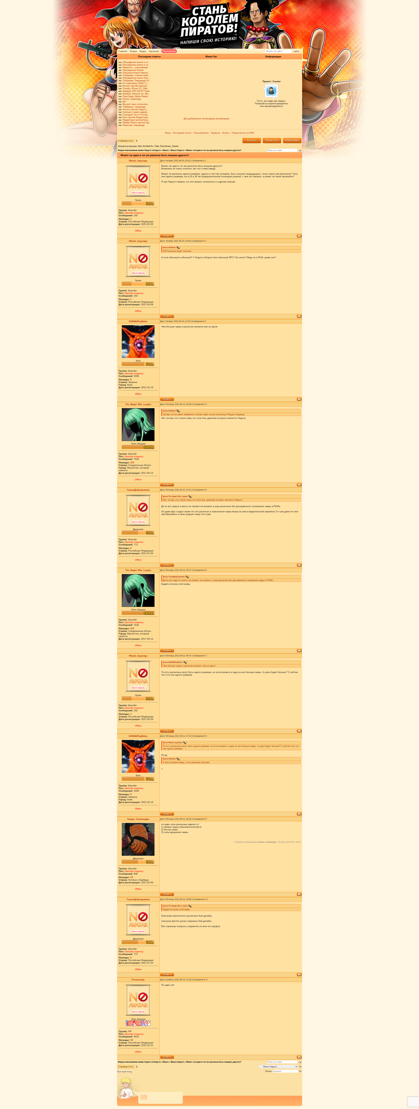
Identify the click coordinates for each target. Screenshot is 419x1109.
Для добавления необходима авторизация (206, 118)
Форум (133, 51)
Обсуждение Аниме (133, 70)
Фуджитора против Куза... (136, 120)
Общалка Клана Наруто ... (137, 72)
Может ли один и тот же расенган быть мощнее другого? (213, 150)
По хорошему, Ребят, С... (136, 83)
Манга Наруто (177, 150)
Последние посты (182, 132)
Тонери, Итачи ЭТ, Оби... (136, 88)
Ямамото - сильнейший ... (136, 67)
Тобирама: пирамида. (134, 106)
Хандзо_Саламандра (138, 819)
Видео (143, 51)
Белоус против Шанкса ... (136, 85)
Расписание (169, 51)
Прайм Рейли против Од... (137, 122)
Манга (166, 150)
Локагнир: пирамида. (134, 125)
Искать (225, 132)
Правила (215, 132)
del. (124, 101)
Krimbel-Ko (148, 146)
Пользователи (201, 132)
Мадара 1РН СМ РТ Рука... (137, 91)
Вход (167, 132)
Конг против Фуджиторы (135, 117)
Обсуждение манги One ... (137, 78)
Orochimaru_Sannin (169, 146)
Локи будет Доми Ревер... (136, 96)
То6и (156, 146)
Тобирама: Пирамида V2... (137, 80)
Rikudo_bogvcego (138, 161)
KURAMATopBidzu (138, 321)
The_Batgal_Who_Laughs (138, 404)
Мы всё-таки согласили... (136, 104)
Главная (122, 51)
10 (207, 899)
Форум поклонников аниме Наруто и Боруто (139, 150)
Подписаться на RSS (243, 132)
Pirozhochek (138, 980)
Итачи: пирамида (132, 99)
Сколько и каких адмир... (136, 112)
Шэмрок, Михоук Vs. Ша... (136, 93)
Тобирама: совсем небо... (136, 75)
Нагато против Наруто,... (136, 109)
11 (207, 980)
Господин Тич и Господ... (136, 114)
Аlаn (140, 146)
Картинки (154, 51)
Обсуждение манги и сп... (136, 62)
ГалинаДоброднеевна (138, 490)
